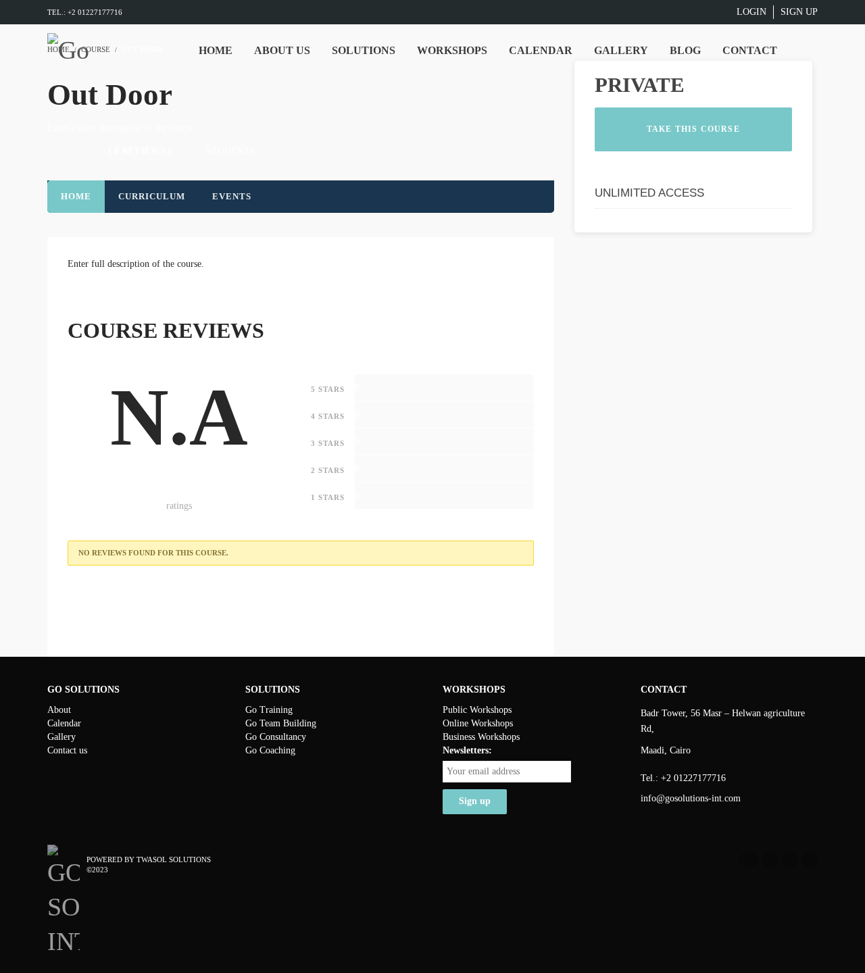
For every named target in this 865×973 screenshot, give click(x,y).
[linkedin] (770, 860)
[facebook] (749, 860)
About (59, 710)
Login (751, 12)
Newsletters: (467, 750)
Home (76, 196)
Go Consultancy (275, 737)
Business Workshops (481, 737)
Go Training (269, 710)
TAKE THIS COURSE (693, 129)
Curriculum (151, 196)
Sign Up (799, 12)
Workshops (491, 710)
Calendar (64, 723)
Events (231, 196)
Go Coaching (270, 750)
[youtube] (790, 860)
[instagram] (809, 860)
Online (457, 723)
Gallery (61, 737)
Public (456, 710)
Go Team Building (280, 723)
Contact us (67, 750)
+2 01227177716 (693, 778)
